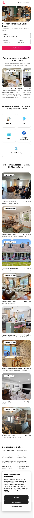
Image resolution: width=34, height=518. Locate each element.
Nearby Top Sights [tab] (22, 450)
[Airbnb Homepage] (3, 3)
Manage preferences (16, 506)
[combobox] (16, 36)
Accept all (16, 497)
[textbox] (9, 42)
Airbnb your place (24, 3)
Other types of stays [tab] (8, 450)
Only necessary (16, 502)
